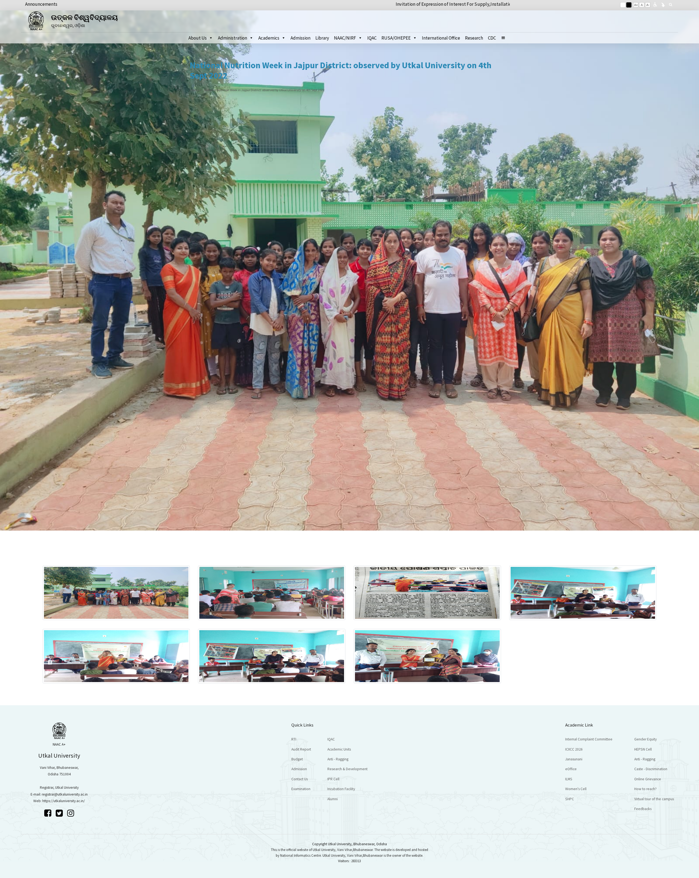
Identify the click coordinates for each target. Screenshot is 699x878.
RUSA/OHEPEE (396, 38)
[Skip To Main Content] (663, 4)
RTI (293, 739)
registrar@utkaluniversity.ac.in (65, 794)
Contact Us (299, 779)
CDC (492, 38)
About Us (197, 38)
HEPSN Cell (643, 749)
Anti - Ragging (337, 759)
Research (474, 38)
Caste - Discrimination (650, 769)
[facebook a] (48, 813)
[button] (505, 37)
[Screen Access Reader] (655, 4)
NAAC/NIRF (345, 38)
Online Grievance (647, 779)
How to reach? (645, 789)
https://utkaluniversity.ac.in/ (63, 801)
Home (195, 90)
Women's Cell (576, 789)
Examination (300, 789)
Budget (297, 759)
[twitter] (60, 813)
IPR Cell (333, 779)
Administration (232, 38)
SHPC (569, 799)
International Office (441, 38)
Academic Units (339, 749)
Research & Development (347, 769)
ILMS (568, 779)
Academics (268, 38)
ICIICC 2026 (574, 749)
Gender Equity (645, 739)
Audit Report (301, 749)
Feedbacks (642, 808)
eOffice (571, 769)
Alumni (332, 799)
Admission (300, 38)
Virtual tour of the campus (654, 799)
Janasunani (573, 759)
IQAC (372, 38)
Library (322, 38)
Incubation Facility (341, 789)
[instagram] (70, 813)
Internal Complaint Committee (588, 739)
